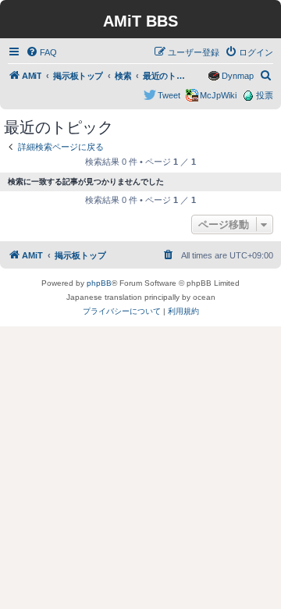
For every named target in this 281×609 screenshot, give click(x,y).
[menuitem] (41, 52)
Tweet (169, 95)
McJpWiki (218, 95)
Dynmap (238, 75)
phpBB (99, 283)
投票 (264, 95)
